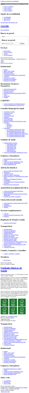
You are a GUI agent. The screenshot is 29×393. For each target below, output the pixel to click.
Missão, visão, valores (9, 71)
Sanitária (6, 207)
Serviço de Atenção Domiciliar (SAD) (13, 171)
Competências (7, 114)
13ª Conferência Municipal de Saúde (16, 136)
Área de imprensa (8, 55)
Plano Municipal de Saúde (10, 240)
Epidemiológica (7, 206)
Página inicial (11, 59)
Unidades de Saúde (12, 316)
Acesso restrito (7, 383)
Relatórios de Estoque (9, 236)
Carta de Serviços (8, 52)
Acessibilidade (7, 17)
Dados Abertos (7, 246)
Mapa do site (7, 20)
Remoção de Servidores (9, 80)
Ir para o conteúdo (9, 6)
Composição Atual (8, 113)
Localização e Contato (9, 111)
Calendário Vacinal (8, 173)
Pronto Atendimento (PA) (10, 164)
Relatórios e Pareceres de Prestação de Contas (15, 121)
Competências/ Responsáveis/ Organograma (14, 75)
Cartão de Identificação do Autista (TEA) (14, 105)
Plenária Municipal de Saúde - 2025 (15, 131)
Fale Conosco (7, 260)
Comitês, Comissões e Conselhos (12, 253)
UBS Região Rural (11, 151)
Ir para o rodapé (8, 10)
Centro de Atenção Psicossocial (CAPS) (13, 215)
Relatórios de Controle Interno (11, 235)
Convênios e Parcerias (9, 247)
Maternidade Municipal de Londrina (12, 159)
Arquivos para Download (10, 223)
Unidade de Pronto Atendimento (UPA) (13, 161)
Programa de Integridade (10, 230)
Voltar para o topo (5, 319)
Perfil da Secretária (8, 72)
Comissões (6, 117)
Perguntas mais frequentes (10, 79)
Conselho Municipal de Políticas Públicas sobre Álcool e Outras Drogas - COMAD (15, 242)
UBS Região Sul (11, 149)
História (6, 69)
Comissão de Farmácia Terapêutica (12, 196)
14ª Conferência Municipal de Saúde (16, 135)
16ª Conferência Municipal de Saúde (16, 129)
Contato (6, 53)
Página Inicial (7, 51)
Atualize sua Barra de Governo (15, 5)
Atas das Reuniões (8, 120)
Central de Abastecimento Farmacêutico (13, 191)
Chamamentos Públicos (9, 232)
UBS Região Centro (12, 144)
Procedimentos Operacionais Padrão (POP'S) (15, 93)
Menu (2, 61)
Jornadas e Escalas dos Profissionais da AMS (15, 244)
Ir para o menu (8, 8)
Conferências (7, 128)
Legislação (6, 76)
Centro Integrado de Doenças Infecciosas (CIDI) (15, 203)
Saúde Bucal (7, 172)
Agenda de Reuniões (9, 116)
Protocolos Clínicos (8, 92)
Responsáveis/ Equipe (9, 73)
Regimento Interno (8, 118)
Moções (9, 124)
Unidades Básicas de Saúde (10, 143)
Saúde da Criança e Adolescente (11, 175)
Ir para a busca (8, 9)
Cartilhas (6, 97)
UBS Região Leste (11, 147)
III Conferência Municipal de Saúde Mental (17, 133)
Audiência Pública (8, 233)
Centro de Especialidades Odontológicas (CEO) (15, 152)
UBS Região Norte (11, 145)
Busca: (3, 43)
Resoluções (9, 125)
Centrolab (6, 213)
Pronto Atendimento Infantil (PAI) (12, 163)
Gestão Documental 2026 (10, 89)
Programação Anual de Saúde (11, 237)
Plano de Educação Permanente (11, 184)
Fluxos (5, 94)
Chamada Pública (8, 229)
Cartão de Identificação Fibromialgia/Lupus (14, 104)
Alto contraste (7, 18)
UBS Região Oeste (11, 148)
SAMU (5, 160)
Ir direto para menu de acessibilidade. (10, 1)
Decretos (9, 126)
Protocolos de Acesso (9, 90)
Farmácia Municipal (8, 192)
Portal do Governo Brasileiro (12, 4)
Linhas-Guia (7, 96)
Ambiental (6, 204)
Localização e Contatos (9, 78)
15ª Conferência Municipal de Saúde (16, 132)
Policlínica (6, 216)
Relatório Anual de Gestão (10, 239)
